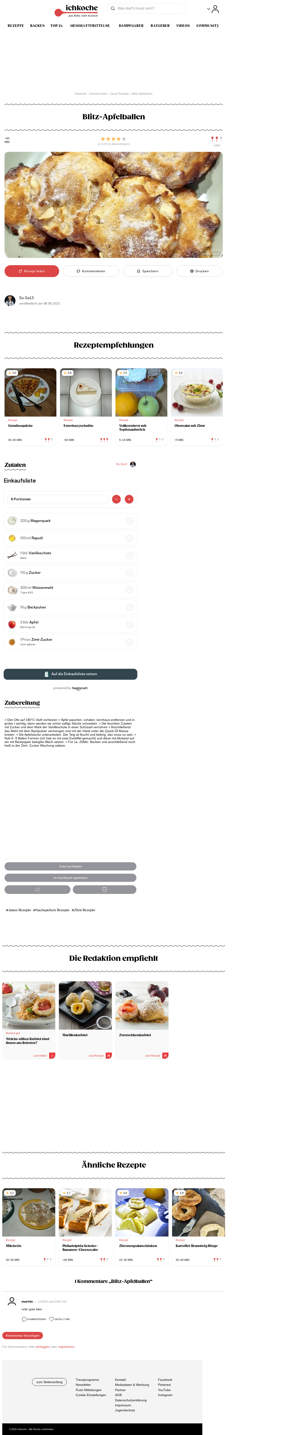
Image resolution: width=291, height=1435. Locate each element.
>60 (7, 138)
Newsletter (83, 1385)
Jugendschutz (125, 1410)
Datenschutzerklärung (131, 1400)
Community (207, 26)
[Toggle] (213, 9)
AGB (118, 1395)
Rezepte (16, 26)
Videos (183, 26)
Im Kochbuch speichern (71, 878)
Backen (37, 26)
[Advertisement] (113, 1101)
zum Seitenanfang (49, 1382)
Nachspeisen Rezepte (53, 910)
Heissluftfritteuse (90, 26)
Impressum (123, 1405)
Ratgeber (160, 26)
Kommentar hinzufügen (23, 1335)
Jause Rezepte (19, 910)
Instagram (165, 1395)
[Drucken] (104, 889)
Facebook (165, 1380)
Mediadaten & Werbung (132, 1385)
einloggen (43, 1346)
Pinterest (164, 1385)
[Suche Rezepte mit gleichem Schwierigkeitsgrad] (217, 139)
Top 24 (56, 26)
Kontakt (120, 1380)
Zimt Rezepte (84, 910)
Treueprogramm (87, 1380)
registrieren (66, 1346)
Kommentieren (36, 1319)
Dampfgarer (131, 26)
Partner (120, 1390)
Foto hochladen (70, 866)
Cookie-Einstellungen (91, 1395)
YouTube (164, 1390)
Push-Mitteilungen (89, 1390)
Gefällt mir (62, 1319)
